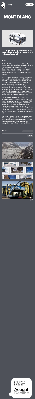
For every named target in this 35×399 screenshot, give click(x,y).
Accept (21, 389)
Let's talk (29, 4)
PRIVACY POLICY (18, 386)
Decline (21, 393)
